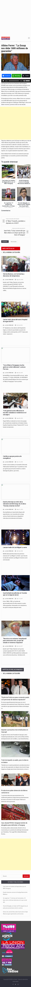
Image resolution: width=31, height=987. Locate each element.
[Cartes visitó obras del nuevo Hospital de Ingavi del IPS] (15, 309)
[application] (16, 80)
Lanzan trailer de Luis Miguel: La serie (15, 547)
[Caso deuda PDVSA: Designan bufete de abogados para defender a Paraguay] (15, 812)
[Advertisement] (15, 16)
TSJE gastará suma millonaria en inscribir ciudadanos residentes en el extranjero (14, 413)
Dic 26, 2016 (19, 325)
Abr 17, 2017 (20, 598)
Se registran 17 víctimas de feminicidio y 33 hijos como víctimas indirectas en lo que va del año (15, 900)
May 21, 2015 (20, 509)
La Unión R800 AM (8, 279)
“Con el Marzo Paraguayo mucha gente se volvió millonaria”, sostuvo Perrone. (14, 367)
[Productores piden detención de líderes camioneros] (15, 780)
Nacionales (14, 241)
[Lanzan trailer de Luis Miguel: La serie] (15, 537)
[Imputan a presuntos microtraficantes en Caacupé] (15, 719)
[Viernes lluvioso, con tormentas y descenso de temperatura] (15, 264)
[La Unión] (5, 38)
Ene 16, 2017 (20, 646)
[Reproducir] (3, 81)
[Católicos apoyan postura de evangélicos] (15, 446)
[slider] (28, 80)
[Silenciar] (24, 81)
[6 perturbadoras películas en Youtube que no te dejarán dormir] (15, 583)
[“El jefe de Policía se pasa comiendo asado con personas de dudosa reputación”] (15, 686)
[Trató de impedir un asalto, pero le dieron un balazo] (15, 749)
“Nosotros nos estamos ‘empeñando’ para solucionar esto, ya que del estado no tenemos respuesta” (15, 640)
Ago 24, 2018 (20, 279)
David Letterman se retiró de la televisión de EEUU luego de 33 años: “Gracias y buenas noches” (14, 504)
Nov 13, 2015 (20, 462)
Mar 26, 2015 (20, 372)
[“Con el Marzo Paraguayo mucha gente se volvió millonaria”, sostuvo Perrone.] (15, 355)
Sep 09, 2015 (20, 418)
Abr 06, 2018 (20, 551)
